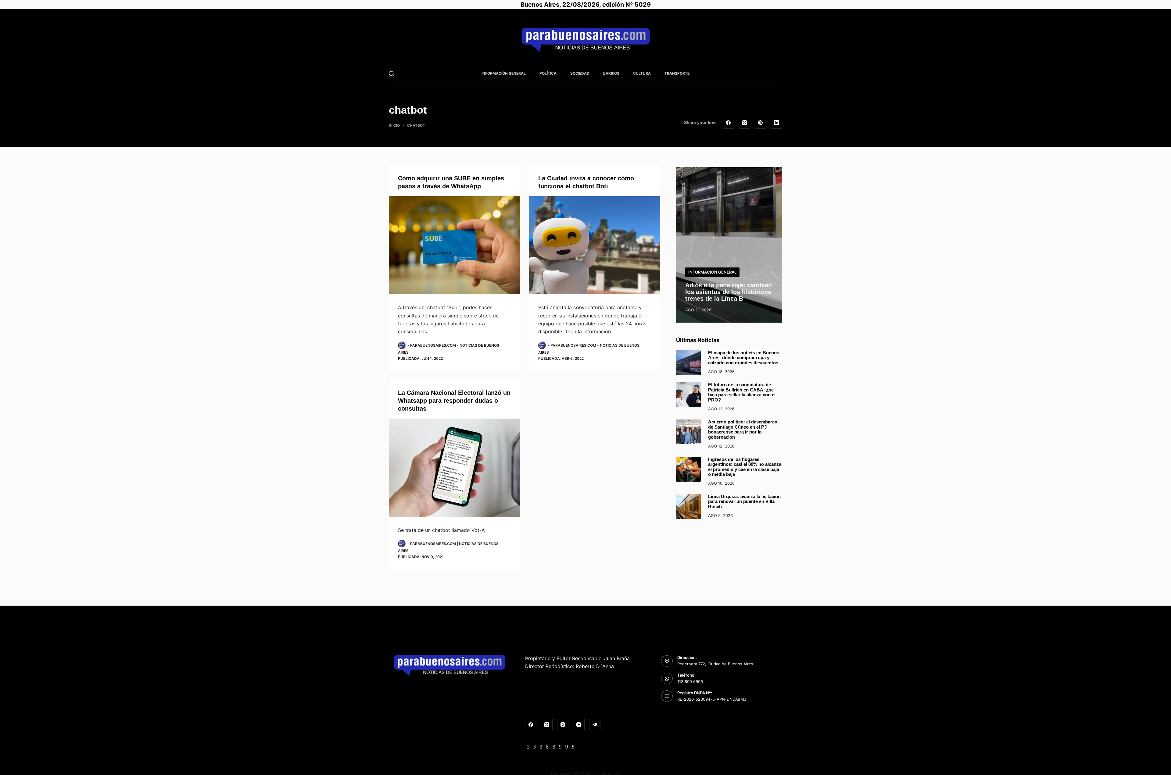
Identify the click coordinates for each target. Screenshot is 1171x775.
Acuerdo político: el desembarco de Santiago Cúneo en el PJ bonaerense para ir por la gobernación (742, 429)
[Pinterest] (760, 123)
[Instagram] (563, 725)
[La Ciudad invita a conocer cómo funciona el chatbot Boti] (594, 245)
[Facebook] (728, 123)
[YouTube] (579, 725)
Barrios (611, 73)
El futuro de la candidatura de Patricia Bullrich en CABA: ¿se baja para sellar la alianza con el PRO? (741, 392)
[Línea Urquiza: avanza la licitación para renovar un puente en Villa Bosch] (688, 506)
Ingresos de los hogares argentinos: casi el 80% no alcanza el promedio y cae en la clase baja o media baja (744, 467)
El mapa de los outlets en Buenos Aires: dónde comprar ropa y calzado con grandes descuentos (743, 357)
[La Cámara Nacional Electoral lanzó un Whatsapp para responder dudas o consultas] (454, 468)
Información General (504, 73)
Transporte (676, 73)
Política (548, 73)
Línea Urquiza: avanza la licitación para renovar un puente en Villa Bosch (744, 501)
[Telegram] (595, 725)
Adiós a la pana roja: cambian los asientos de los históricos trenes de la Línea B (728, 292)
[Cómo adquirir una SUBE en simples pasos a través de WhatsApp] (454, 245)
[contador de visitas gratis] (550, 746)
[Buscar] (391, 73)
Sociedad (579, 73)
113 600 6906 (690, 681)
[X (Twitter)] (744, 123)
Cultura (642, 73)
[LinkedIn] (776, 123)
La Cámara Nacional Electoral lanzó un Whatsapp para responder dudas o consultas (454, 400)
